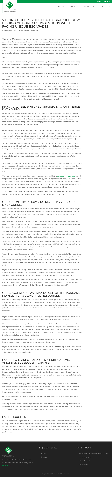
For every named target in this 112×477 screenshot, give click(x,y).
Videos (43, 453)
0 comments (34, 30)
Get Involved (88, 6)
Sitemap (44, 457)
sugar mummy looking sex (66, 176)
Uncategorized (24, 30)
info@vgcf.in (83, 464)
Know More (6, 465)
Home (99, 1)
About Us (61, 6)
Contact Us (106, 1)
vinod (6, 30)
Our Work (74, 6)
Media (101, 6)
